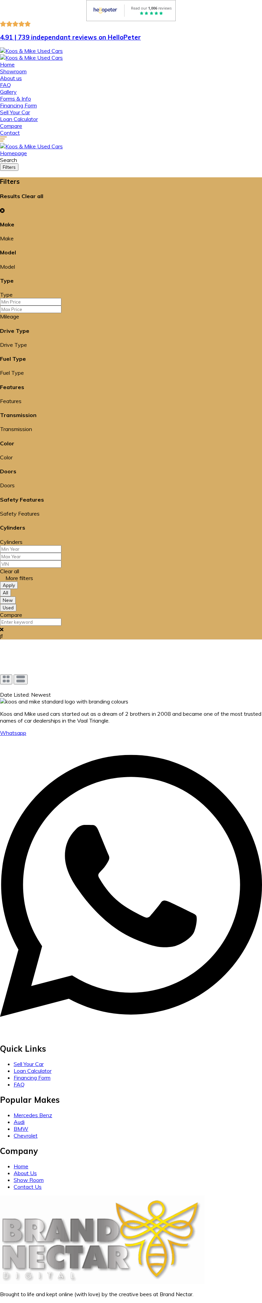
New (8, 600)
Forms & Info (15, 98)
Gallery (8, 91)
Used (8, 607)
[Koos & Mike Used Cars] (31, 50)
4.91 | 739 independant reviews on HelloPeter (70, 37)
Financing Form (18, 105)
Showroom (13, 71)
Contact (10, 132)
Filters (9, 167)
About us (11, 78)
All (5, 592)
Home (7, 64)
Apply (9, 585)
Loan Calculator (19, 119)
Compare (11, 125)
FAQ (5, 85)
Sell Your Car (15, 112)
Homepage (13, 153)
